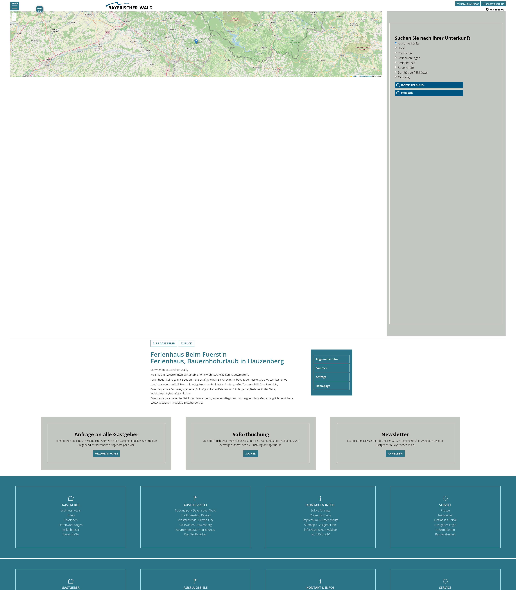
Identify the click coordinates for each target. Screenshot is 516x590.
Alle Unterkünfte (409, 43)
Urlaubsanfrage (469, 4)
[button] (196, 41)
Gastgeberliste (327, 525)
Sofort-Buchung (495, 4)
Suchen (250, 453)
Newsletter (445, 515)
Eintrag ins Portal (445, 520)
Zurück (186, 343)
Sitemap (309, 525)
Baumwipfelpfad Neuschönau (195, 529)
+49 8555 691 (498, 9)
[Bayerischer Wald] (129, 8)
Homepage (323, 386)
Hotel (401, 48)
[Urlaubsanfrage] (458, 4)
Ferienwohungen (409, 58)
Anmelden (395, 453)
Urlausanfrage (106, 453)
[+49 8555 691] (487, 9)
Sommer (321, 368)
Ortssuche (407, 93)
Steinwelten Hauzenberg (195, 525)
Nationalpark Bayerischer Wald (195, 510)
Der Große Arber (195, 534)
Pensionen (405, 53)
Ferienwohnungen (71, 525)
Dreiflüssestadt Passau (195, 515)
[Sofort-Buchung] (483, 4)
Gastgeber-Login (445, 525)
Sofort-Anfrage (320, 510)
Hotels (70, 515)
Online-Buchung (320, 515)
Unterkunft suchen (412, 85)
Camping (404, 77)
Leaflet (354, 76)
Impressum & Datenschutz (320, 520)
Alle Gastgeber (164, 343)
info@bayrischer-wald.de (320, 529)
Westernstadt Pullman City (195, 520)
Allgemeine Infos (327, 359)
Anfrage (321, 377)
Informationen (445, 529)
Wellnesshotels (70, 510)
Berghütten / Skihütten (413, 72)
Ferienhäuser (406, 63)
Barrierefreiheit (445, 534)
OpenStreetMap (366, 76)
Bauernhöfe (406, 67)
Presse (445, 510)
